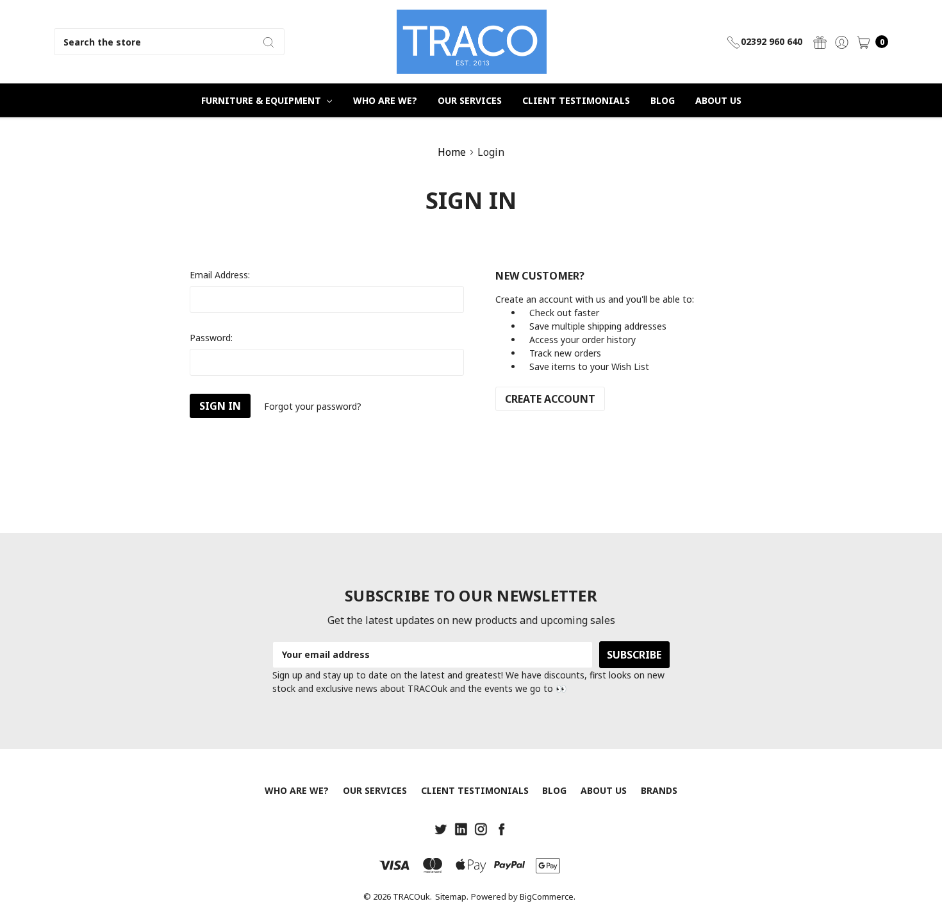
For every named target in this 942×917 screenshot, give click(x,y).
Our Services (470, 100)
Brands (659, 790)
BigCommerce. (547, 896)
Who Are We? (385, 100)
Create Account (550, 399)
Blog (662, 100)
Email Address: (220, 275)
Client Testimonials (576, 100)
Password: (211, 338)
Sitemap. (451, 896)
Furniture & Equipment (262, 100)
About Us (718, 100)
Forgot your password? (312, 406)
